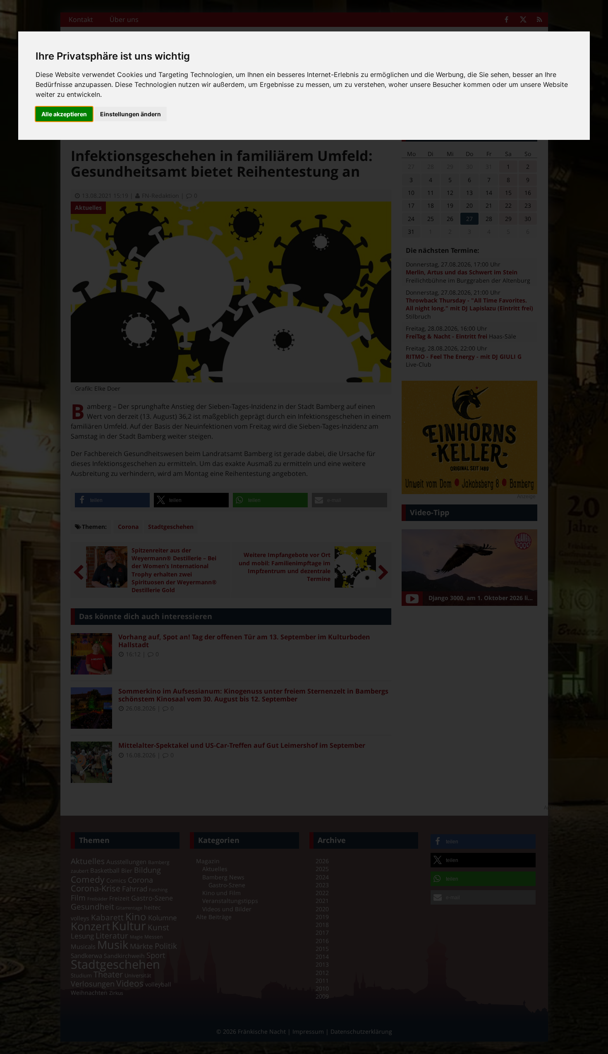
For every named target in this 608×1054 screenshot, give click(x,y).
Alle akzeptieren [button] (64, 114)
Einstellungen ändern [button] (130, 114)
